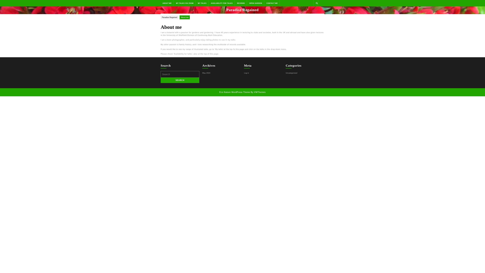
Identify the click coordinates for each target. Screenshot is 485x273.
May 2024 (206, 73)
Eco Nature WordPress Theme (234, 92)
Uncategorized (291, 73)
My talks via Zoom (184, 3)
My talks (202, 3)
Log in (246, 73)
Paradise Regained (242, 10)
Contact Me (272, 3)
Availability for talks (222, 3)
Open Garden (255, 3)
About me (167, 3)
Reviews (241, 3)
